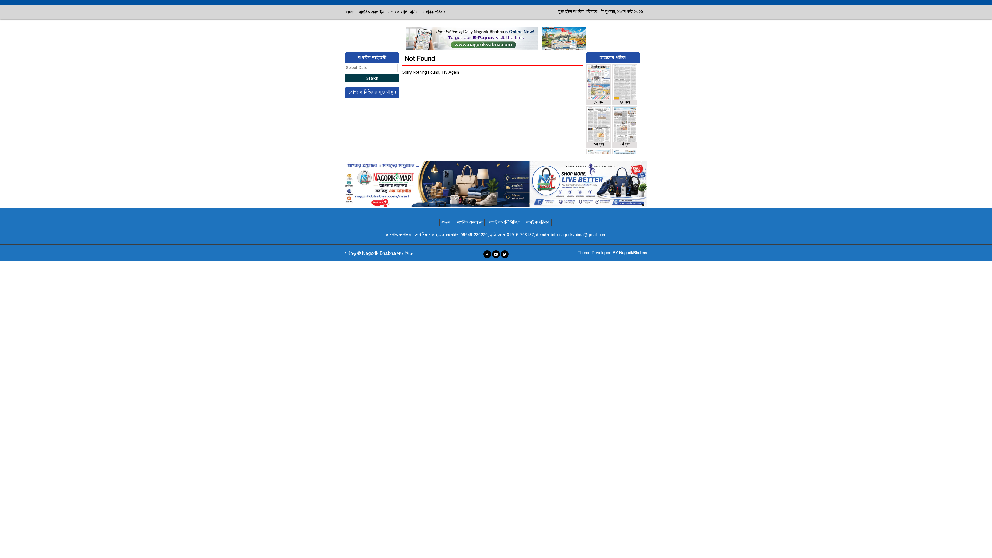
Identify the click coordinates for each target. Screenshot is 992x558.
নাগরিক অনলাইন (371, 12)
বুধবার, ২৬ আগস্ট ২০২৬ (623, 11)
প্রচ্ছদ (350, 12)
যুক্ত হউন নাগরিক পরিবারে (578, 11)
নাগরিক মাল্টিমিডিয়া (403, 12)
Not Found (420, 59)
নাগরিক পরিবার (434, 12)
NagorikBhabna (633, 252)
